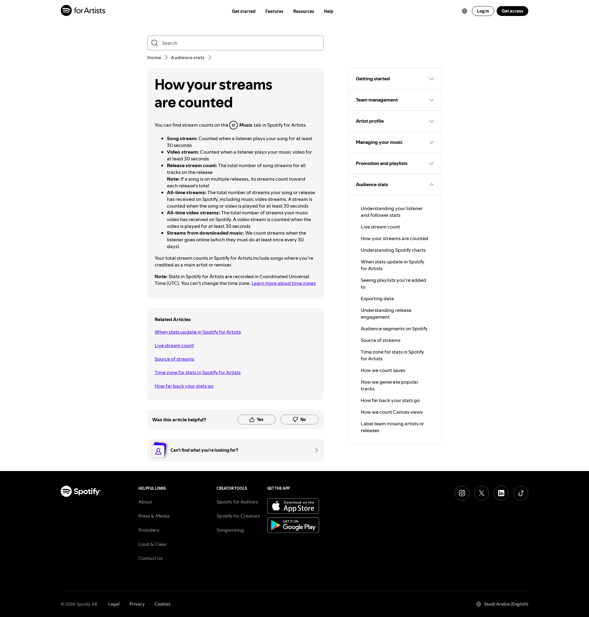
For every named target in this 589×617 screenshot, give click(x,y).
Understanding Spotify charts (393, 250)
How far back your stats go (184, 385)
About (145, 501)
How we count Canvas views (392, 411)
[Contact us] (314, 450)
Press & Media (154, 515)
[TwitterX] (481, 493)
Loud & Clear (152, 544)
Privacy (137, 604)
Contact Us (150, 558)
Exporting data (377, 298)
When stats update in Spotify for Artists (198, 331)
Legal (114, 604)
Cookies (163, 604)
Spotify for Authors (237, 501)
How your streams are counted (394, 238)
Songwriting (230, 530)
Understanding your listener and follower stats (392, 211)
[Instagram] (462, 493)
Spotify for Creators (238, 515)
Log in (483, 11)
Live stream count (174, 345)
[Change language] (464, 11)
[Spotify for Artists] (83, 11)
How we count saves (383, 370)
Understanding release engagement (386, 313)
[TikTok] (521, 493)
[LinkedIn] (501, 493)
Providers (148, 530)
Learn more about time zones (284, 283)
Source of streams (174, 358)
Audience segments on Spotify (394, 328)
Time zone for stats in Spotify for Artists (198, 372)
